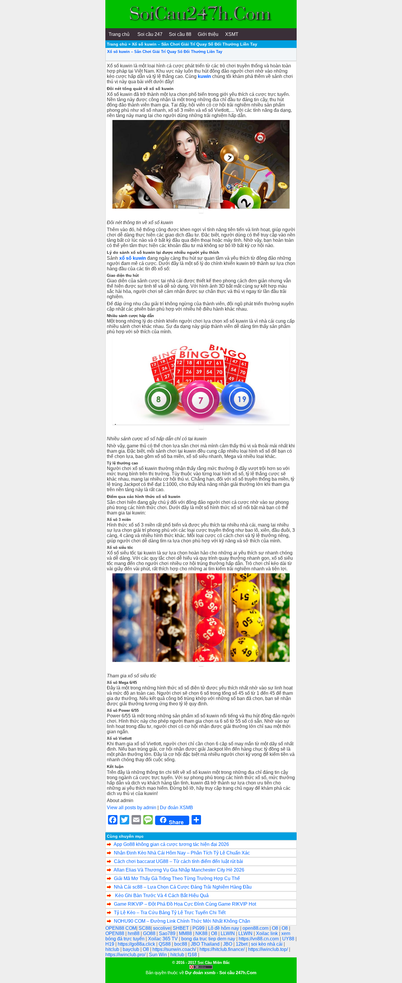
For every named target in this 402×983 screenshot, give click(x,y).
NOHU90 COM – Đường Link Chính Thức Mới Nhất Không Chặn (182, 921)
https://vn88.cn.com (259, 938)
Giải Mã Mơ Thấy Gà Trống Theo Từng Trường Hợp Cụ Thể (177, 878)
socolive (161, 928)
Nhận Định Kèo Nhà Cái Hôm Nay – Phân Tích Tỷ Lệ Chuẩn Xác (182, 852)
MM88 (186, 933)
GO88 (150, 933)
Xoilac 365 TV (163, 938)
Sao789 (168, 933)
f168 (193, 954)
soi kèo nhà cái (267, 944)
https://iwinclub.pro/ (126, 954)
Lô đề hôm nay (224, 928)
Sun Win (158, 954)
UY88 (288, 938)
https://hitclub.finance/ (223, 949)
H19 (110, 944)
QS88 (165, 944)
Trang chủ (117, 44)
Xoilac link (267, 933)
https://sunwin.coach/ (174, 949)
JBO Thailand (206, 944)
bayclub (131, 949)
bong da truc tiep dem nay (208, 938)
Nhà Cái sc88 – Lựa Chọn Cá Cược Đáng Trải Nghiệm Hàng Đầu (183, 886)
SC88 (145, 928)
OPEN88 (115, 933)
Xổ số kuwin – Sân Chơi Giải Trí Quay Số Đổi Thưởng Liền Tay (164, 51)
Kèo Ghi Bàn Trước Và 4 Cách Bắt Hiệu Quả (161, 895)
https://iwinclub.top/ (268, 949)
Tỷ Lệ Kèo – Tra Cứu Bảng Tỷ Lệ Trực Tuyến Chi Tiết (169, 912)
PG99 (199, 928)
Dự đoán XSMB (176, 807)
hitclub (112, 949)
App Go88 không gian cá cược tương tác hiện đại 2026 (171, 844)
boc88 (181, 944)
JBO (228, 944)
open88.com (256, 928)
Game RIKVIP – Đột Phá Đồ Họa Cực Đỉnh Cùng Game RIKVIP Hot (185, 904)
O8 (275, 928)
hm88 (134, 933)
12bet (242, 944)
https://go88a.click (137, 944)
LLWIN (228, 933)
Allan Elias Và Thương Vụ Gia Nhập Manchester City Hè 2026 (179, 869)
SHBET (181, 928)
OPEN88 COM (120, 928)
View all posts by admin (131, 807)
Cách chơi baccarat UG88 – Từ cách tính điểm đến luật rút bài (178, 861)
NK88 (202, 933)
